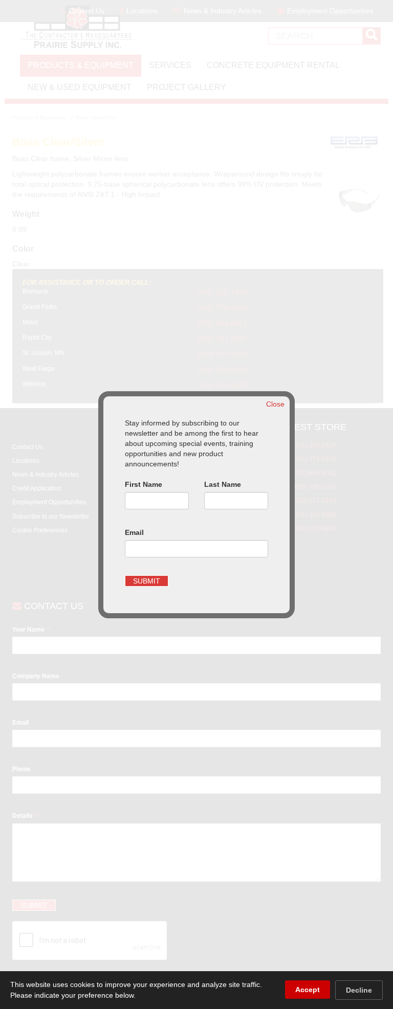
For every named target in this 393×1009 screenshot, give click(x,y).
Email (134, 532)
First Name (143, 484)
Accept (307, 989)
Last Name (222, 484)
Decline (359, 990)
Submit (146, 581)
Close (275, 404)
